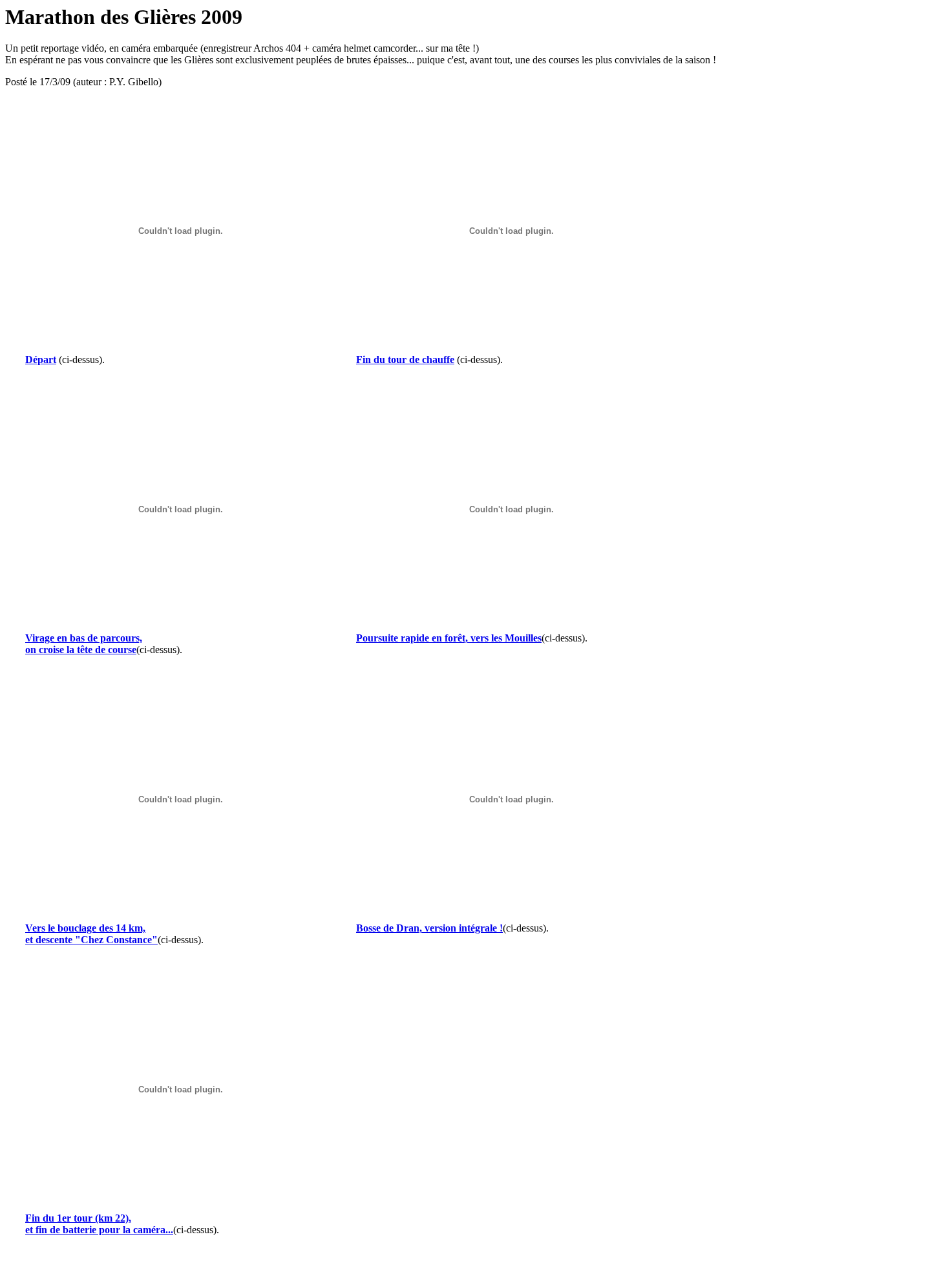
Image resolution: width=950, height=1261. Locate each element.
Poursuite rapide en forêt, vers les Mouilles (449, 637)
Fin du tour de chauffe (405, 359)
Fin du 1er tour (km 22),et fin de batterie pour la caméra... (99, 1224)
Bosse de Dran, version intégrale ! (429, 927)
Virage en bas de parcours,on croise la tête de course (83, 643)
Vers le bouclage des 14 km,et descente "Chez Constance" (91, 933)
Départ (40, 359)
